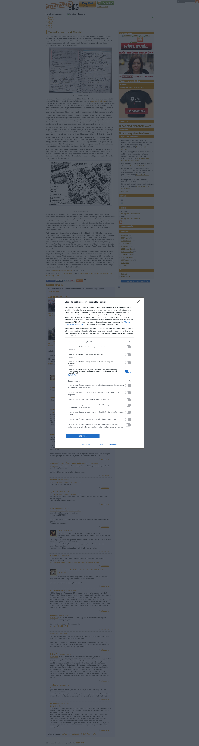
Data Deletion (86, 444)
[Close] (139, 302)
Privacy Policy (113, 444)
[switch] (128, 346)
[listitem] (99, 342)
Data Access (99, 444)
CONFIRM (83, 436)
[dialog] (99, 373)
